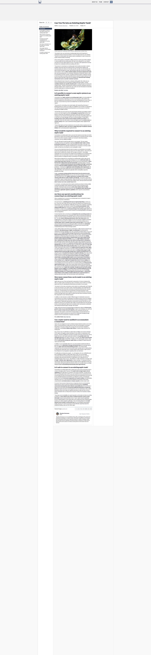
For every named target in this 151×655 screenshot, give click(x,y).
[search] (111, 2)
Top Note (66, 90)
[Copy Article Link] (51, 22)
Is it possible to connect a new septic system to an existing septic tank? (45, 31)
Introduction (42, 28)
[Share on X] (49, 22)
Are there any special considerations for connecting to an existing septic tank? (45, 40)
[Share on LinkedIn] (91, 409)
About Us (94, 2)
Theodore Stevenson (62, 25)
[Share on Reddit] (83, 409)
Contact (106, 2)
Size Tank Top (67, 316)
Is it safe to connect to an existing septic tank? (45, 53)
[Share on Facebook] (46, 22)
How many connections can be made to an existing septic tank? (45, 45)
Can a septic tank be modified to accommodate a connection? (45, 49)
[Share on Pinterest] (86, 409)
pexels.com (59, 51)
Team (100, 2)
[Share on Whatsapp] (88, 409)
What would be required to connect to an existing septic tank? (45, 35)
